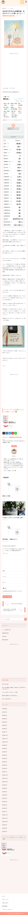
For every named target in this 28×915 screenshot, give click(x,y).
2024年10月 (5, 781)
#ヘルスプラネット (10, 440)
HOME (5, 8)
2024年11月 (5, 778)
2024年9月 (4, 785)
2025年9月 (4, 745)
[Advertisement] (14, 70)
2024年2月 (4, 808)
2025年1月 (4, 771)
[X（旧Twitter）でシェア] (4, 433)
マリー (14, 456)
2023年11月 (5, 818)
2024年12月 (5, 775)
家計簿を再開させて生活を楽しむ (10, 695)
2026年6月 (4, 715)
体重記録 (10, 15)
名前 (4, 570)
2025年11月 (5, 738)
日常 (13, 15)
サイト (4, 582)
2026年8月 (4, 708)
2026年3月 (4, 725)
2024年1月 (4, 811)
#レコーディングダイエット (19, 440)
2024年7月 (4, 791)
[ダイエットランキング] (12, 422)
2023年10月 (5, 821)
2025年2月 (4, 768)
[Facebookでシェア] (6, 433)
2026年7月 (4, 712)
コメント (5, 553)
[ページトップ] (25, 912)
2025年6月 (4, 755)
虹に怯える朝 (5, 684)
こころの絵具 (10, 8)
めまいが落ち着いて (6, 698)
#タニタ (4, 440)
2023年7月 (4, 831)
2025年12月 (5, 735)
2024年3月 (4, 805)
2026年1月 (4, 732)
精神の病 (5, 639)
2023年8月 (4, 828)
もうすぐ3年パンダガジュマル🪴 (9, 692)
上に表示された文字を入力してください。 (13, 591)
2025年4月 (4, 761)
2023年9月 (4, 824)
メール (4, 576)
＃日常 (8, 442)
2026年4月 (4, 722)
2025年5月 (4, 758)
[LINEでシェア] (15, 433)
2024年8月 (4, 788)
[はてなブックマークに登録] (9, 433)
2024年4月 (4, 801)
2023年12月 (5, 815)
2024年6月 (4, 795)
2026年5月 (4, 718)
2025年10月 (5, 742)
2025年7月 (4, 751)
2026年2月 (4, 728)
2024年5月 (4, 798)
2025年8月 (4, 748)
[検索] (25, 619)
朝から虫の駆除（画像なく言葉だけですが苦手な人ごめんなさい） (14, 688)
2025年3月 (4, 765)
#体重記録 (4, 442)
